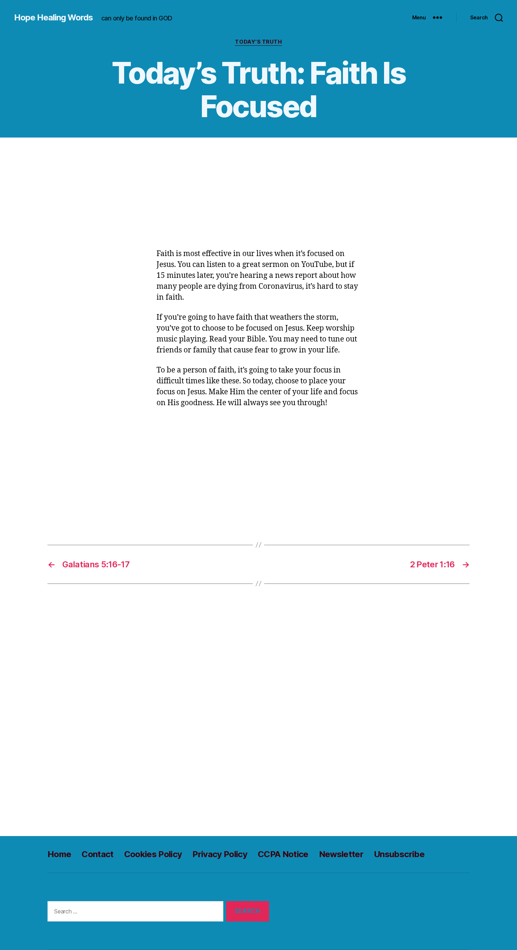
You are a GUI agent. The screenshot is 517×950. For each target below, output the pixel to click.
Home (59, 854)
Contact (97, 854)
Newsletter (341, 854)
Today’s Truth (258, 42)
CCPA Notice (283, 854)
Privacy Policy (219, 854)
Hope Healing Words (53, 17)
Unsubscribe (399, 854)
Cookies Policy (153, 854)
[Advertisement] (258, 196)
